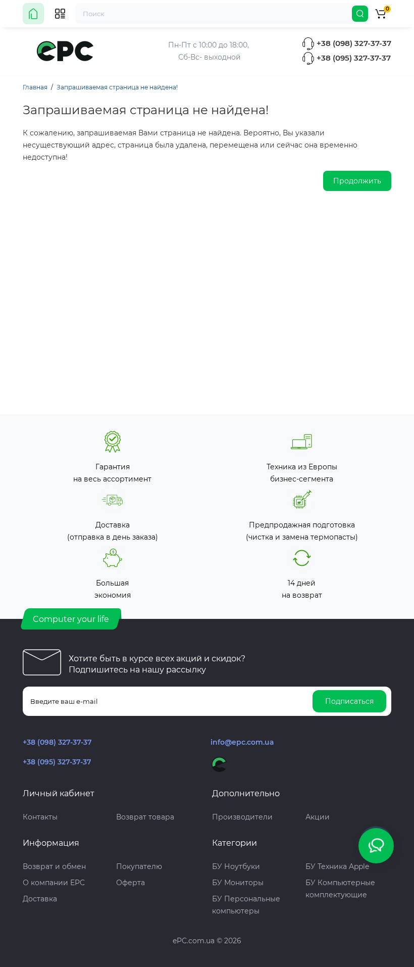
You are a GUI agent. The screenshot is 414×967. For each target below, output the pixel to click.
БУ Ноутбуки (236, 866)
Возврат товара (145, 816)
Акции (317, 816)
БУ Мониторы (238, 882)
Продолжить (357, 180)
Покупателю (139, 866)
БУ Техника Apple (337, 866)
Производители (242, 816)
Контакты (40, 816)
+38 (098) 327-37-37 (353, 43)
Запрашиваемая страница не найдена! (117, 87)
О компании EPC (54, 882)
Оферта (130, 882)
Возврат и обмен (54, 866)
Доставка (40, 898)
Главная (35, 87)
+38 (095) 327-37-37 (353, 58)
